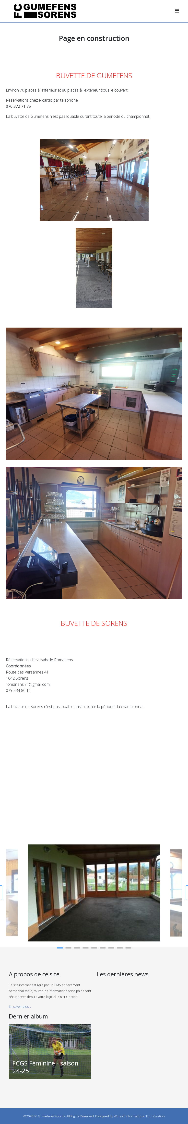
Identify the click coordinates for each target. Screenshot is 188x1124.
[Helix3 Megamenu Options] (177, 10)
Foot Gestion (155, 1116)
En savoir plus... (20, 1006)
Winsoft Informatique (129, 1116)
